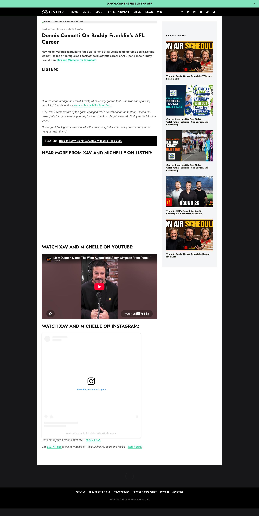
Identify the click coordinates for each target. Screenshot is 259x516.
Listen (87, 11)
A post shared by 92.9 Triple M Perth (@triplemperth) (91, 433)
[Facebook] (182, 12)
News (149, 11)
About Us (80, 492)
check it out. (93, 440)
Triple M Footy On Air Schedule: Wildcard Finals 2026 (189, 77)
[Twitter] (188, 12)
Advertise (178, 492)
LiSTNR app (54, 446)
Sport (99, 11)
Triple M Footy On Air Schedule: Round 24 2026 (188, 255)
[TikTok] (207, 12)
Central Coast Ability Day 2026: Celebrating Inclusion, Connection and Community (187, 122)
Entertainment (118, 11)
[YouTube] (201, 12)
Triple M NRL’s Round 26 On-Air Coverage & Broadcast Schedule (184, 212)
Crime (137, 11)
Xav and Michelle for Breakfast (70, 29)
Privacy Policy (121, 492)
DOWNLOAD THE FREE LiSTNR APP (129, 4)
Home (74, 11)
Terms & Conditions (99, 492)
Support (164, 492)
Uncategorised (48, 29)
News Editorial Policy (145, 492)
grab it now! (135, 446)
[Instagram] (194, 12)
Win (159, 11)
